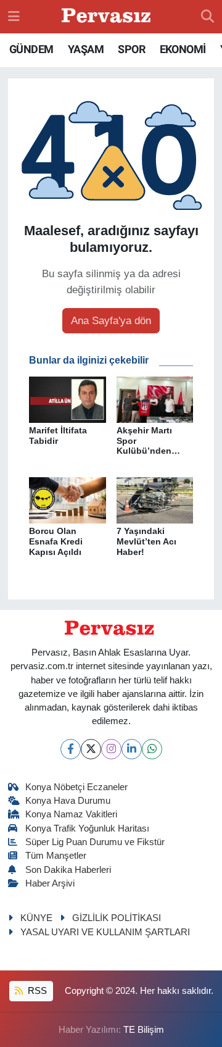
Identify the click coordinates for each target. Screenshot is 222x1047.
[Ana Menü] (14, 16)
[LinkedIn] (131, 749)
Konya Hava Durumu (67, 801)
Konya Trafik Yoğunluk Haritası (87, 828)
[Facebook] (70, 749)
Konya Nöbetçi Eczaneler (76, 787)
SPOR (131, 49)
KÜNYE (36, 918)
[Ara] (207, 17)
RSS (36, 991)
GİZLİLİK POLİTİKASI (116, 918)
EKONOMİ (183, 49)
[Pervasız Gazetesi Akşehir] (108, 17)
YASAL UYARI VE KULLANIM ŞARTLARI (105, 932)
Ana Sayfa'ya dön (111, 321)
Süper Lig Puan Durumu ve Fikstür (95, 842)
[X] (91, 749)
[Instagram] (111, 749)
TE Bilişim (143, 1030)
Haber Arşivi (50, 883)
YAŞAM (86, 49)
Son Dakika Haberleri (68, 870)
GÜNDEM (31, 49)
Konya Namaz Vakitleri (71, 814)
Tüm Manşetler (55, 856)
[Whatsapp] (152, 749)
